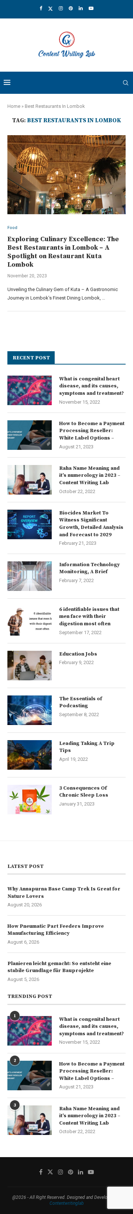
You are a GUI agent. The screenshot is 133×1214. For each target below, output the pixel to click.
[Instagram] (61, 8)
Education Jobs (78, 654)
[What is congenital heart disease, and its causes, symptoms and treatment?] (29, 390)
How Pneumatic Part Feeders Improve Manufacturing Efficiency (55, 930)
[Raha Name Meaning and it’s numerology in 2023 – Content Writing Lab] (29, 480)
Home (13, 106)
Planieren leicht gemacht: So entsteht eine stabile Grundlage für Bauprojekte (59, 967)
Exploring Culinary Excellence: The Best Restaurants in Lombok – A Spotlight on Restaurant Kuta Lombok (63, 252)
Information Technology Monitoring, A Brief (89, 568)
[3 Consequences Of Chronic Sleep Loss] (29, 799)
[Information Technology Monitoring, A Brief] (29, 576)
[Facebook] (41, 8)
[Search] (125, 82)
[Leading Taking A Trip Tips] (29, 755)
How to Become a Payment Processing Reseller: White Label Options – (92, 430)
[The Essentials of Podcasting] (29, 710)
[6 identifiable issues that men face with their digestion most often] (29, 621)
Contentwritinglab (67, 1203)
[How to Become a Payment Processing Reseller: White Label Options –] (29, 435)
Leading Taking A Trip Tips (87, 747)
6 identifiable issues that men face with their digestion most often (89, 616)
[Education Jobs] (29, 665)
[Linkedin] (81, 8)
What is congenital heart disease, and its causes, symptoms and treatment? (91, 386)
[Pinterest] (71, 8)
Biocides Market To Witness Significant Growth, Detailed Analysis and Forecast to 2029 (91, 524)
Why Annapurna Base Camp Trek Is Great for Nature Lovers (63, 893)
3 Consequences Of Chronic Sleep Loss (83, 792)
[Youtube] (91, 8)
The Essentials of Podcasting (80, 702)
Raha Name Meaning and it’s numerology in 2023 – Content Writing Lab (89, 475)
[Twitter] (50, 8)
